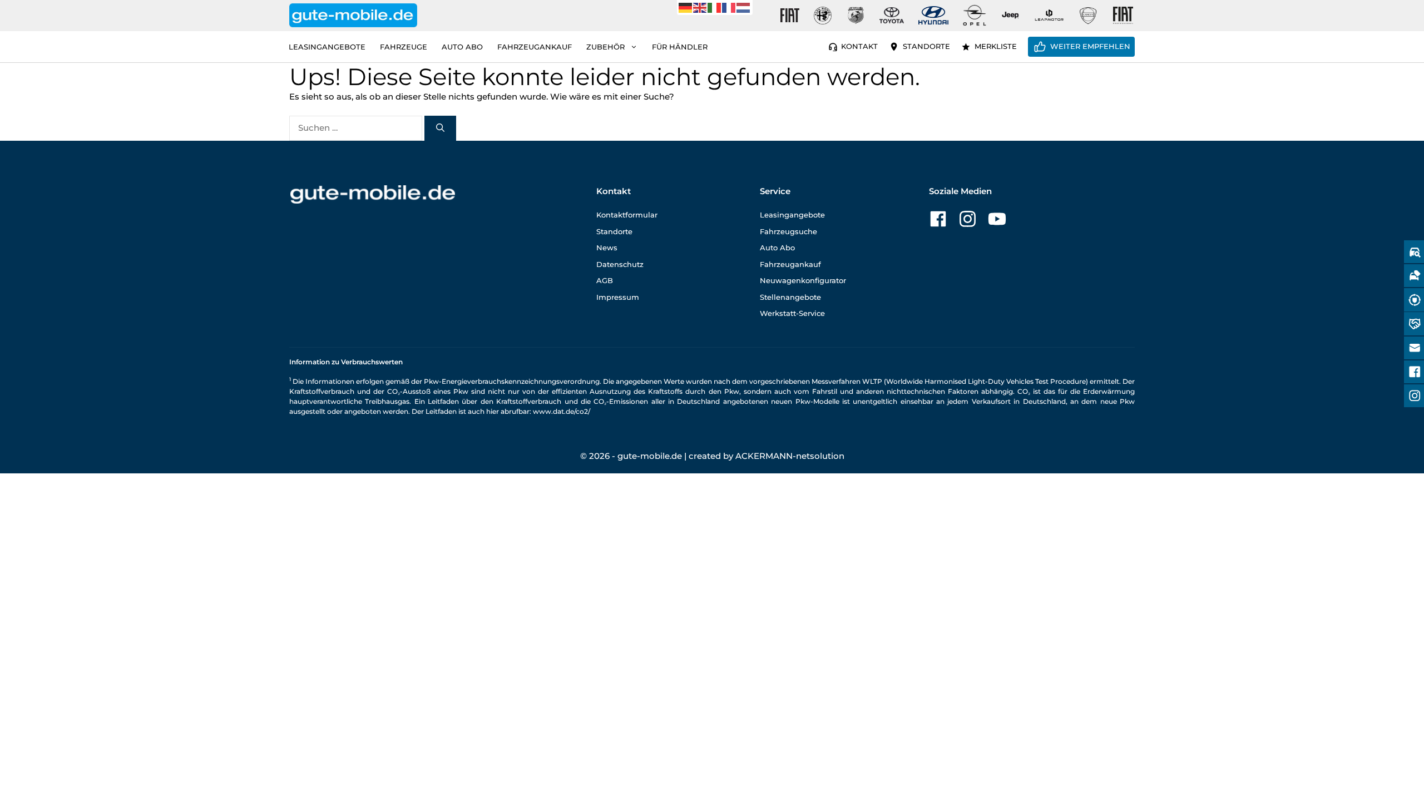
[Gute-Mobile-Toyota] (891, 15)
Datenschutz (620, 264)
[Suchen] (440, 128)
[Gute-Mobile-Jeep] (1011, 15)
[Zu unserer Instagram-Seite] (967, 219)
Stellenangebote (790, 297)
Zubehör (605, 46)
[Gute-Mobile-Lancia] (1088, 15)
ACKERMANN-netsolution (789, 456)
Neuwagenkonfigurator (803, 280)
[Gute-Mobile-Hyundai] (933, 15)
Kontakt (859, 46)
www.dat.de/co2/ (561, 411)
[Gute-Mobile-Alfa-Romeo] (823, 15)
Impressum (617, 297)
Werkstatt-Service (792, 313)
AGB (604, 280)
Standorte (926, 46)
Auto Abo (462, 46)
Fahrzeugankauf (534, 46)
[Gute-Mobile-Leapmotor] (1049, 15)
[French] (729, 7)
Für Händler (680, 46)
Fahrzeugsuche (788, 231)
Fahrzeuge (403, 46)
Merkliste (996, 46)
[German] (686, 7)
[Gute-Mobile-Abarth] (856, 15)
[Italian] (715, 7)
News (606, 247)
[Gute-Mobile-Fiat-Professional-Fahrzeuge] (1121, 15)
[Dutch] (743, 7)
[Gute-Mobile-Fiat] (790, 15)
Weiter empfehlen (1090, 46)
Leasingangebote (327, 46)
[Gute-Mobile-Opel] (974, 15)
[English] (700, 7)
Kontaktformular (626, 214)
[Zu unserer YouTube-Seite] (997, 219)
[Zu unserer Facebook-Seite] (938, 219)
